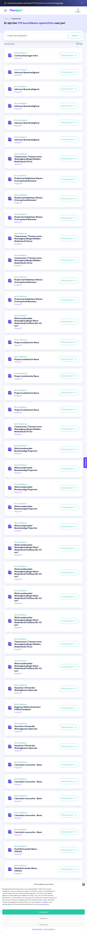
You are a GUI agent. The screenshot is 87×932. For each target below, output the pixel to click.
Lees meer (59, 3)
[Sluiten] (81, 3)
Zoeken (75, 35)
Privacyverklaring (49, 929)
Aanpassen (43, 924)
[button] (83, 884)
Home (6, 18)
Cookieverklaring (37, 929)
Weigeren (43, 918)
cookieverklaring (44, 904)
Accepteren (43, 912)
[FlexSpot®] (16, 10)
